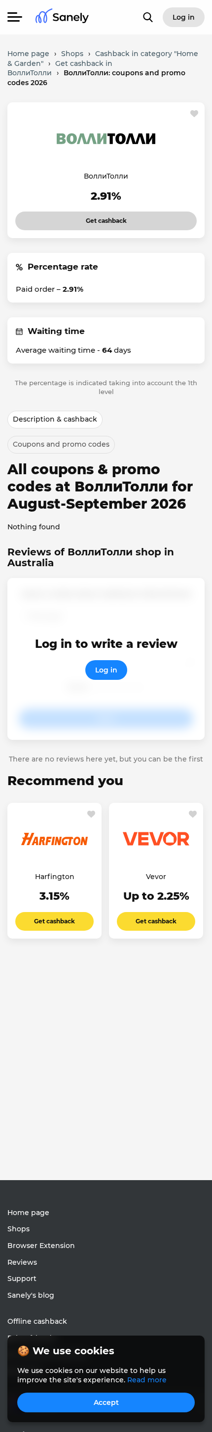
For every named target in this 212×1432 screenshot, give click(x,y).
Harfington (54, 876)
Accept (106, 1402)
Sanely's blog (30, 1295)
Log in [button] (184, 17)
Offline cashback (37, 1321)
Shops (18, 1228)
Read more (147, 1379)
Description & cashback (55, 419)
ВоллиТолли (106, 176)
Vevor (156, 876)
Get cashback (93, 218)
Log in (106, 670)
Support (21, 1278)
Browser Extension (41, 1245)
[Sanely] (62, 17)
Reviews (22, 1262)
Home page (28, 1212)
